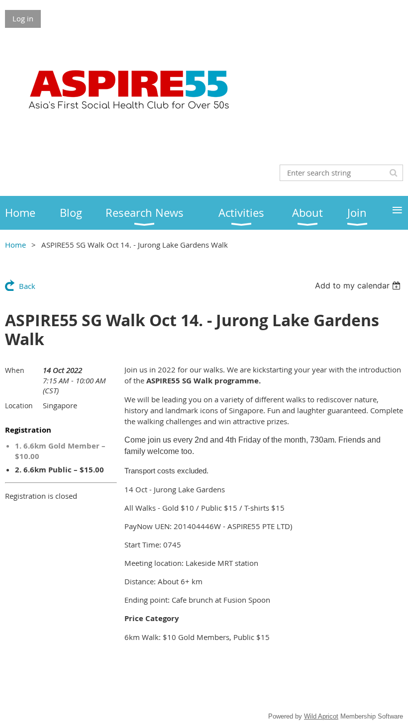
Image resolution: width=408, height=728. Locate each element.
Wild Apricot (321, 716)
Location (19, 405)
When (14, 370)
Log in (22, 18)
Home (15, 245)
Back (27, 286)
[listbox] (359, 285)
